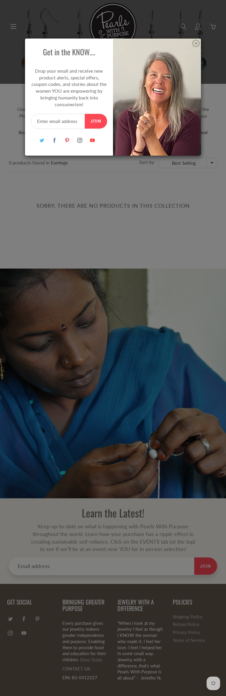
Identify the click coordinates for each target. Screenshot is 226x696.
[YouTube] (92, 140)
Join (96, 121)
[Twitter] (41, 140)
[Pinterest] (67, 140)
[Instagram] (79, 140)
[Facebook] (54, 140)
